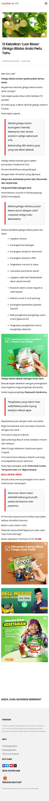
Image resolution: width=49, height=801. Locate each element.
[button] (46, 3)
